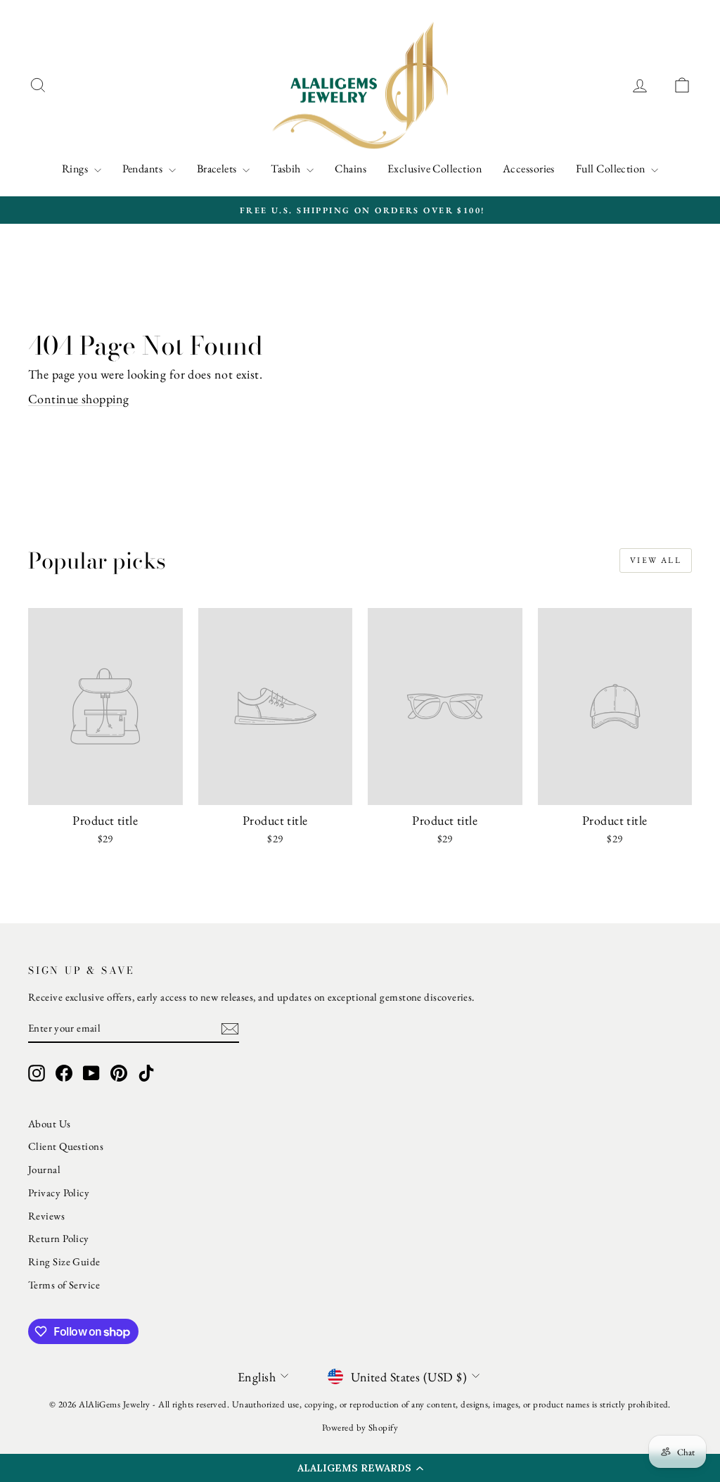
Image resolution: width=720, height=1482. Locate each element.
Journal (44, 1169)
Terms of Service (64, 1284)
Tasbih (287, 168)
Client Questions (65, 1146)
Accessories (529, 168)
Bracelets (218, 168)
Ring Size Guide (64, 1261)
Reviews (46, 1215)
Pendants (143, 168)
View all (655, 560)
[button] (360, 1468)
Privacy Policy (58, 1192)
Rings (76, 168)
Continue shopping (78, 399)
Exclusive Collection (434, 168)
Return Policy (58, 1238)
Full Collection (612, 168)
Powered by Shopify (360, 1427)
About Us (49, 1123)
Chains (350, 168)
